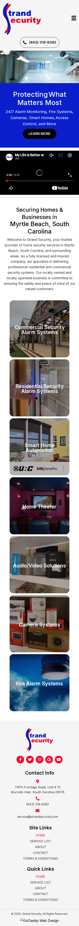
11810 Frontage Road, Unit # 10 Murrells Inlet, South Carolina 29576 (37, 789)
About (40, 847)
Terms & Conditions (40, 858)
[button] (39, 42)
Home (40, 835)
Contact (40, 853)
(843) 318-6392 (37, 804)
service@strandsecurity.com (37, 817)
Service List (40, 841)
